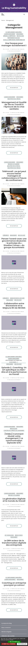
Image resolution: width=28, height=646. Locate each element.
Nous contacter (6, 627)
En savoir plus (14, 87)
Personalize (22, 644)
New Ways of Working (13, 164)
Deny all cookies (9, 644)
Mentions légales (6, 632)
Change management (9, 34)
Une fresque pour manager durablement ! (14, 44)
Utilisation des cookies (7, 636)
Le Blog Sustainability (14, 8)
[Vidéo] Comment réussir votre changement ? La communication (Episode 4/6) (14, 438)
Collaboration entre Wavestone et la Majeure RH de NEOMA (14, 305)
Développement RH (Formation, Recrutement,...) (14, 361)
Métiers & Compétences (9, 36)
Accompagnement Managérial (14, 32)
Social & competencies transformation (14, 39)
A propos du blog (6, 623)
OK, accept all (14, 641)
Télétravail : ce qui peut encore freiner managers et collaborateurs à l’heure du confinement (14, 176)
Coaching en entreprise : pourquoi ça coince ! (14, 583)
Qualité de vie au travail (14, 98)
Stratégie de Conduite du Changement (14, 430)
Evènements (6, 235)
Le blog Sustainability (15, 114)
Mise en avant (20, 36)
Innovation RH (19, 535)
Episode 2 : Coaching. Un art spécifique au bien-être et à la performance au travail (14, 371)
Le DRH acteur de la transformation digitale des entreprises (14, 542)
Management (19, 34)
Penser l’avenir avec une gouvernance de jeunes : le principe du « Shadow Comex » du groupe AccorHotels (14, 243)
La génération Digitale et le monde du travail (14, 499)
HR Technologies (9, 535)
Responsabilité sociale (14, 37)
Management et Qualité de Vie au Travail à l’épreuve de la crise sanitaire (14, 105)
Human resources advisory (17, 298)
